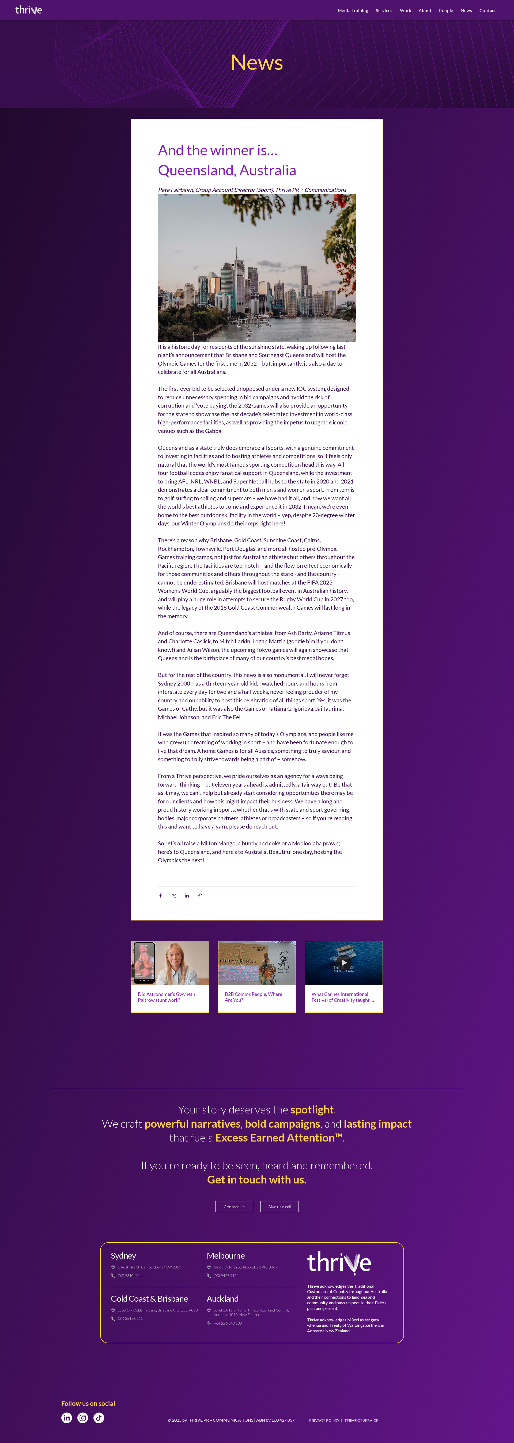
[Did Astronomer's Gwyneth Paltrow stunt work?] (170, 963)
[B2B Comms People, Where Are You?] (257, 963)
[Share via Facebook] (160, 895)
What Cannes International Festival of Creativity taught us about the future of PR (343, 997)
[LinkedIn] (66, 1418)
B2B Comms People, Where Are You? (253, 997)
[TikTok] (98, 1418)
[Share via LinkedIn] (186, 895)
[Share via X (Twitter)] (173, 895)
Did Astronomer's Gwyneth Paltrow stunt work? (166, 997)
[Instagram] (82, 1418)
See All (377, 931)
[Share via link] (199, 895)
